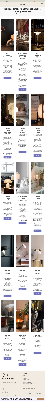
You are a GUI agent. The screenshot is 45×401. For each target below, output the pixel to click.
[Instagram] (26, 388)
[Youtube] (32, 388)
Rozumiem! (40, 398)
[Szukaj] (5, 4)
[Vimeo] (34, 388)
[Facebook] (24, 388)
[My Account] (38, 4)
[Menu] (2, 4)
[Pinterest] (29, 388)
